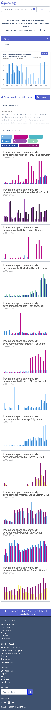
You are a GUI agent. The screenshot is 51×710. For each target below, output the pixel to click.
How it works (7, 627)
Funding (4, 635)
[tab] (25, 38)
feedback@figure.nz (26, 613)
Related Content (10, 130)
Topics (4, 673)
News (3, 632)
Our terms (5, 658)
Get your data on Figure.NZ (13, 650)
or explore (42, 9)
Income (32, 140)
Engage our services (10, 653)
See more (25, 121)
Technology (6, 629)
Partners (5, 679)
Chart (7, 38)
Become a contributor (11, 647)
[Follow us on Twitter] (5, 702)
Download (44, 97)
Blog (3, 676)
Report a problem (11, 97)
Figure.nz (8, 3)
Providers (5, 682)
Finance (6, 140)
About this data (9, 105)
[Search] (34, 9)
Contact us (6, 656)
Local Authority (9, 145)
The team (5, 638)
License (28, 97)
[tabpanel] (25, 70)
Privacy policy (7, 661)
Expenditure (36, 136)
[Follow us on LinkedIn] (13, 702)
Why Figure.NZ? (8, 624)
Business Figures (9, 670)
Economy (6, 136)
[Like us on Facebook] (1, 702)
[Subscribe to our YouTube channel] (9, 702)
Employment (20, 136)
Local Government (29, 145)
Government (19, 140)
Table (6, 43)
